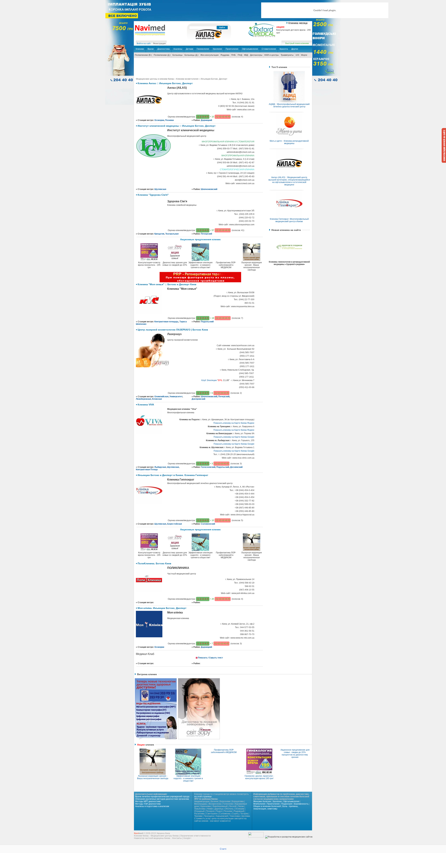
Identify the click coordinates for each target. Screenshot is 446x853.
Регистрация (159, 43)
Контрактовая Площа (147, 469)
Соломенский (208, 524)
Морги (304, 55)
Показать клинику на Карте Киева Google (234, 437)
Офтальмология (291, 801)
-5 (208, 117)
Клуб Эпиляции (209, 380)
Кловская (157, 399)
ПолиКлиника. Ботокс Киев (154, 563)
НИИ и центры (271, 55)
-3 (203, 117)
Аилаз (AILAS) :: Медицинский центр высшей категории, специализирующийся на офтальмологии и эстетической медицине (289, 181)
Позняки (169, 120)
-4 (205, 117)
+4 (225, 117)
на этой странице (203, 796)
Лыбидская (160, 467)
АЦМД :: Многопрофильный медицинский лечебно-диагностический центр (289, 105)
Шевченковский (209, 189)
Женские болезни (262, 801)
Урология (277, 801)
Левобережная (143, 399)
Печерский (206, 234)
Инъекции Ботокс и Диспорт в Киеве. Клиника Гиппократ (173, 475)
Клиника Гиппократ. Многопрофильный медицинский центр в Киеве (289, 220)
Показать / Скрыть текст (210, 657)
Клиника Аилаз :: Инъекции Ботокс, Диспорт (165, 83)
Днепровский (198, 399)
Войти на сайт (144, 43)
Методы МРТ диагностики (148, 801)
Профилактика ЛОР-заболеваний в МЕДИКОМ (224, 751)
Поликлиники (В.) (143, 55)
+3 (222, 117)
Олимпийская (161, 396)
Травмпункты (287, 55)
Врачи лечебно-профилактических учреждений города (162, 796)
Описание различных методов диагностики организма (162, 799)
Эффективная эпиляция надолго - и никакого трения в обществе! (188, 778)
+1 (217, 117)
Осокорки (159, 120)
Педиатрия (286, 804)
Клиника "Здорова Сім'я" (153, 194)
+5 (228, 117)
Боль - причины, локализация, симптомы (275, 807)
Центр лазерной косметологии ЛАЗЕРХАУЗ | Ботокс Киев (173, 329)
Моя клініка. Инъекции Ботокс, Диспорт (162, 608)
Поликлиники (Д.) (162, 55)
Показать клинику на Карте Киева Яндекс (233, 423)
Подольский (207, 321)
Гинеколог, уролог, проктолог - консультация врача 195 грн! (259, 777)
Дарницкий (206, 120)
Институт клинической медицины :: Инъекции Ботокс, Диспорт (177, 125)
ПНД (240, 55)
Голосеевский (208, 467)
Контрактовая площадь (166, 321)
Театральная (172, 234)
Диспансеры (256, 55)
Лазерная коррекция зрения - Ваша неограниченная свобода (152, 777)
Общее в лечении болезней (267, 806)
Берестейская (174, 524)
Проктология (273, 804)
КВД (246, 55)
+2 (219, 117)
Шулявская (160, 189)
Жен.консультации (209, 55)
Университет (176, 396)
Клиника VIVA (146, 404)
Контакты (177, 838)
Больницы (177, 55)
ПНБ (233, 55)
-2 (200, 117)
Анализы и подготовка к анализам (152, 806)
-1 (198, 117)
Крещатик (159, 234)
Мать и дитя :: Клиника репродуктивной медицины (289, 142)
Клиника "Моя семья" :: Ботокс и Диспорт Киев (167, 284)
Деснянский (236, 467)
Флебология (259, 804)
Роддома (225, 55)
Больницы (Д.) (191, 55)
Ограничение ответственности (195, 836)
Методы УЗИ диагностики (148, 804)
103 (297, 55)
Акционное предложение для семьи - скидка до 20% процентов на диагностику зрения (295, 753)
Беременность (301, 804)
